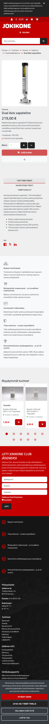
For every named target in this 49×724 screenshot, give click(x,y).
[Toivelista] (32, 19)
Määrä (4, 145)
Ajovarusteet (7, 626)
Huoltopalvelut (7, 649)
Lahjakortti (6, 639)
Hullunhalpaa (7, 637)
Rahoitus (5, 652)
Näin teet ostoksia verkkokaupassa (15, 675)
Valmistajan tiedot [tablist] (24, 185)
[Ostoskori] (37, 19)
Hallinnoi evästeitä (24, 710)
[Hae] (43, 41)
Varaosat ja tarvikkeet (10, 631)
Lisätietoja (24, 717)
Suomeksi (7, 500)
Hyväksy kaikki (24, 696)
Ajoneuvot (6, 620)
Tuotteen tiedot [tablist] (24, 180)
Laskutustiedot (8, 660)
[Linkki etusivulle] (17, 26)
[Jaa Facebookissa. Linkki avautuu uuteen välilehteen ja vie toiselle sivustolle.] (6, 245)
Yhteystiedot (7, 658)
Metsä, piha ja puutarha (11, 628)
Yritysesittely (7, 655)
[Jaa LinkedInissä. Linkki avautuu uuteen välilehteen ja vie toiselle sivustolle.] (16, 245)
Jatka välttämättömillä (24, 703)
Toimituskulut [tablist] (25, 189)
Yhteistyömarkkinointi (10, 663)
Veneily (4, 623)
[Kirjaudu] (12, 19)
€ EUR (21, 19)
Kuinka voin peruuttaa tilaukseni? (14, 678)
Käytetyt (5, 634)
